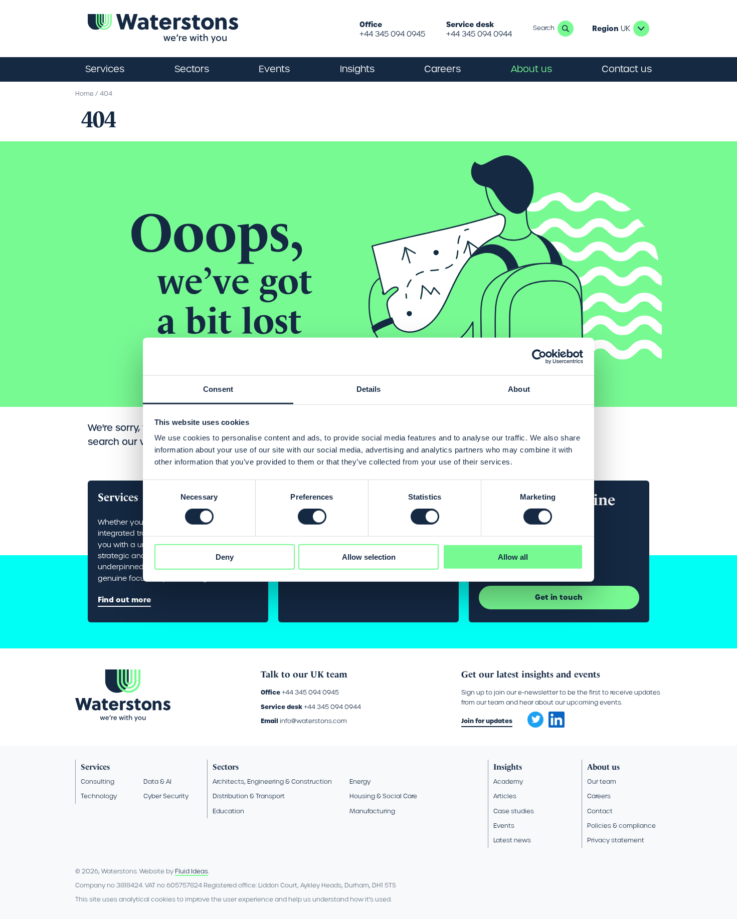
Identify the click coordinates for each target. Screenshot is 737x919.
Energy (360, 781)
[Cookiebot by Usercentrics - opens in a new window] (539, 356)
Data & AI (157, 781)
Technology (99, 796)
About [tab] (519, 389)
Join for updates (486, 721)
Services (95, 767)
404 (106, 93)
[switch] (312, 517)
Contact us (627, 69)
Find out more (124, 600)
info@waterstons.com (313, 721)
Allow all (513, 557)
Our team (601, 781)
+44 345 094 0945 (392, 34)
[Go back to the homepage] (163, 28)
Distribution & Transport (249, 796)
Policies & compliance (621, 825)
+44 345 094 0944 (479, 34)
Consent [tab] (218, 389)
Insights (357, 69)
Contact (600, 811)
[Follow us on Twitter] (531, 716)
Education (228, 811)
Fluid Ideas (191, 871)
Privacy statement (615, 840)
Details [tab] (368, 389)
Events (274, 69)
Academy (508, 781)
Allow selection (369, 557)
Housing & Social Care (383, 796)
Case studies (513, 811)
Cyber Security (166, 796)
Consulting (97, 781)
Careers (599, 796)
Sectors (226, 767)
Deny (225, 557)
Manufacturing (372, 811)
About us (603, 767)
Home (84, 93)
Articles (504, 796)
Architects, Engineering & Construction (272, 781)
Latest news (512, 840)
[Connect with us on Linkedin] (556, 725)
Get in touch (559, 597)
